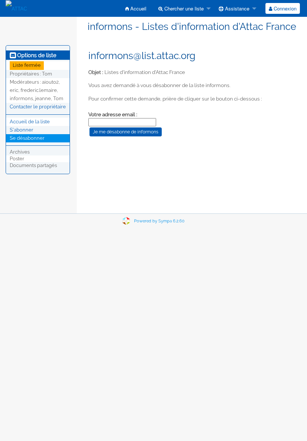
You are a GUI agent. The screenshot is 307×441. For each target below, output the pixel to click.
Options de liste (36, 55)
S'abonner (21, 130)
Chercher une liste (183, 8)
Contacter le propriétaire (38, 107)
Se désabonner (27, 138)
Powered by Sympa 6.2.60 (159, 221)
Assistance (236, 8)
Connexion (284, 8)
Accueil (137, 8)
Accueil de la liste (30, 121)
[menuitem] (135, 8)
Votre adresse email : (112, 114)
